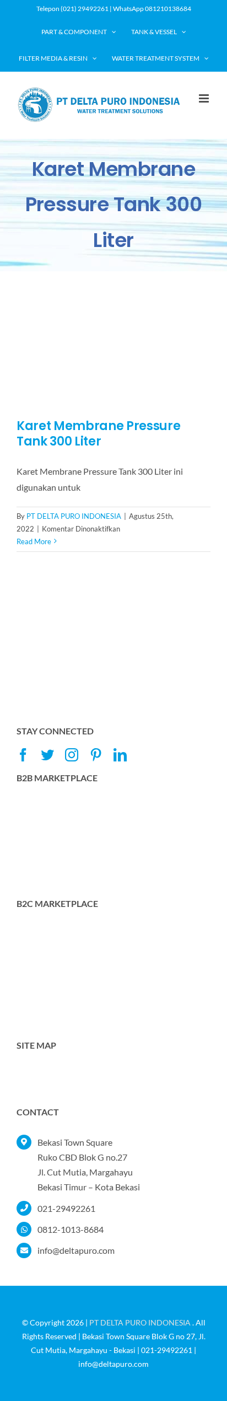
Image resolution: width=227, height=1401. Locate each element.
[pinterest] (95, 754)
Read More (34, 541)
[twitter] (47, 754)
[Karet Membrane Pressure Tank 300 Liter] (113, 353)
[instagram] (71, 754)
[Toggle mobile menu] (204, 98)
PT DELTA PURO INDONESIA (73, 516)
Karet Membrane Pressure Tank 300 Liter (98, 433)
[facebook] (23, 754)
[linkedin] (120, 754)
